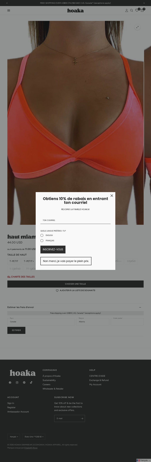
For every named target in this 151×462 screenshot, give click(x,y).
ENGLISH (49, 235)
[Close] (111, 195)
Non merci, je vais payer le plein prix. (66, 261)
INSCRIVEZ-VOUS (53, 249)
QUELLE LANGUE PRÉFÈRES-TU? (53, 231)
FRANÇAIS (50, 240)
